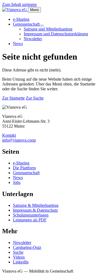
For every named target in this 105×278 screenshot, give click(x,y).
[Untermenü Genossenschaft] (42, 25)
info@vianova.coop (19, 140)
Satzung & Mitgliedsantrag (35, 205)
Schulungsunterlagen (30, 215)
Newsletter (33, 38)
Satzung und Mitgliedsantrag (48, 29)
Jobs (16, 182)
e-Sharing (21, 19)
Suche (18, 252)
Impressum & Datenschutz (35, 210)
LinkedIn (21, 262)
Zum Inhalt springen (19, 4)
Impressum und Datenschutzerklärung (56, 34)
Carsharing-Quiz (27, 247)
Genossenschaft (26, 24)
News (18, 43)
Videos (19, 257)
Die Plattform (24, 168)
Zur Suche (35, 98)
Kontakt (9, 135)
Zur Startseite (13, 98)
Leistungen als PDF (30, 220)
